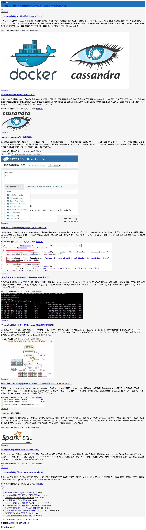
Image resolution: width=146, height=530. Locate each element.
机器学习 (8, 6)
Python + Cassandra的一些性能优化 (17, 137)
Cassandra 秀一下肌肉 (11, 413)
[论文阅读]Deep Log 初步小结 (16, 513)
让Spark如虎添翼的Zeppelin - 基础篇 (18, 493)
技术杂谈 (35, 6)
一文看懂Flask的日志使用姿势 (16, 500)
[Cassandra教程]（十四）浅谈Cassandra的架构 (22, 472)
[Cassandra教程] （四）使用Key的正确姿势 (21, 495)
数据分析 (15, 6)
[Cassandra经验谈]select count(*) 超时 (18, 516)
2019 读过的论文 (60, 6)
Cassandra (4, 12)
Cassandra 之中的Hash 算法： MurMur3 (19, 498)
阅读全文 (38, 30)
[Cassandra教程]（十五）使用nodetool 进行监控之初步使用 (27, 325)
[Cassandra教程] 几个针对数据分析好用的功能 (22, 16)
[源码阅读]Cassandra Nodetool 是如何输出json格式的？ (26, 277)
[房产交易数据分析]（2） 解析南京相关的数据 (22, 508)
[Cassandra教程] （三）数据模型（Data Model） (22, 505)
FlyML (3, 2)
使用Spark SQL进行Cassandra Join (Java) (20, 449)
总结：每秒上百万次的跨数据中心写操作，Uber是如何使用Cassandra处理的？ (36, 383)
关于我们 (43, 6)
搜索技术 (28, 6)
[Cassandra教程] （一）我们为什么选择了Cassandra (24, 503)
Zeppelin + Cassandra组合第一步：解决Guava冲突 (23, 228)
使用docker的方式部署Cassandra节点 (18, 95)
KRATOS (10, 523)
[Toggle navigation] (7, 2)
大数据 (22, 6)
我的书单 (50, 6)
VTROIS (26, 523)
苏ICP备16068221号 (8, 527)
